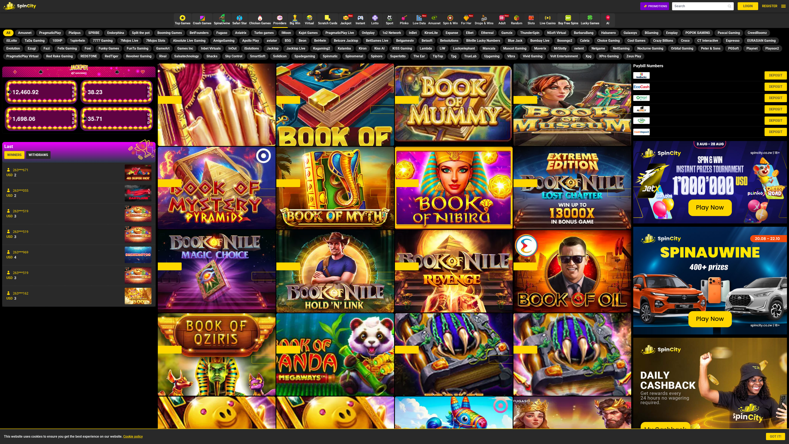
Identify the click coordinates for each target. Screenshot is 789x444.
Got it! (775, 436)
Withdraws (38, 155)
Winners (14, 155)
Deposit (775, 75)
